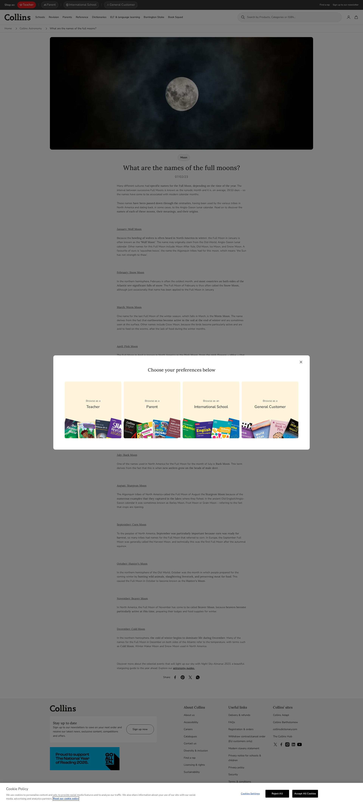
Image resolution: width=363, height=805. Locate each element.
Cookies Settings (250, 793)
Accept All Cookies (305, 793)
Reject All (277, 793)
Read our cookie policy (66, 798)
